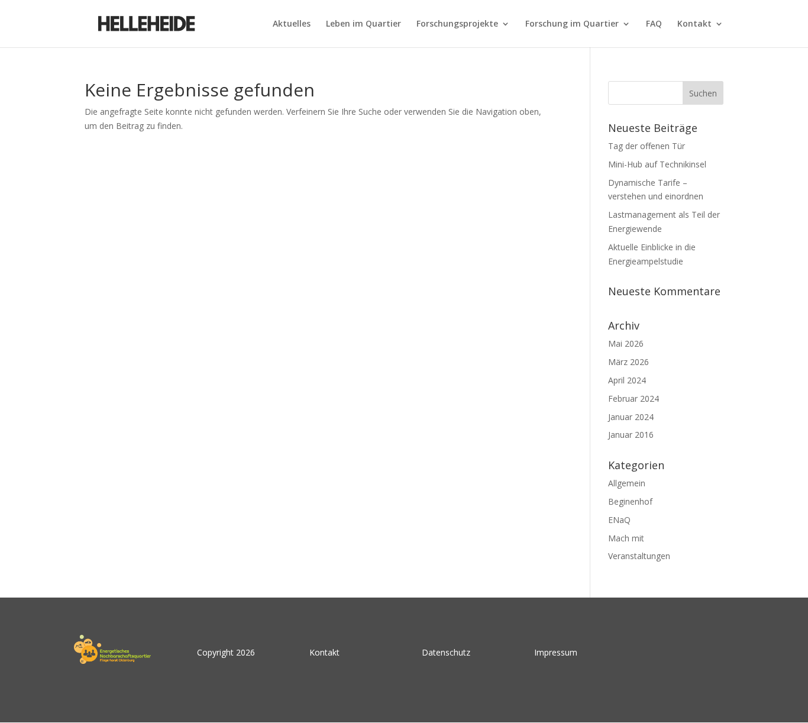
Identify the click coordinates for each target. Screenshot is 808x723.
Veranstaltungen (639, 555)
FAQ (654, 24)
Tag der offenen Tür (646, 145)
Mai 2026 (626, 343)
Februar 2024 (633, 398)
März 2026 (628, 361)
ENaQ (619, 519)
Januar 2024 (631, 416)
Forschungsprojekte (457, 24)
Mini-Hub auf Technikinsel (657, 164)
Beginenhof (630, 501)
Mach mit (626, 538)
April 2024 (627, 380)
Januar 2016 (631, 434)
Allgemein (626, 483)
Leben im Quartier (363, 24)
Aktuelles (292, 24)
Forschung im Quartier (572, 24)
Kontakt (694, 24)
